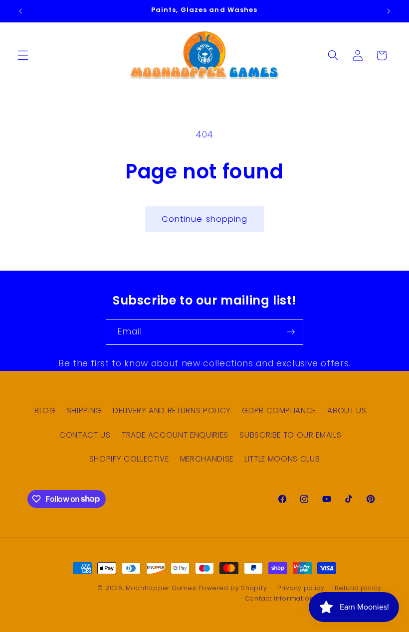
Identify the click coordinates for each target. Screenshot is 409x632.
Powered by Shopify (233, 588)
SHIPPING (84, 410)
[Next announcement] (389, 11)
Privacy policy (301, 588)
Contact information (279, 598)
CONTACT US (85, 435)
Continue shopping (205, 219)
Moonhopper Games (161, 588)
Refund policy (358, 588)
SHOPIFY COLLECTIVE (129, 459)
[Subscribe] (291, 332)
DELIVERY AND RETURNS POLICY (172, 410)
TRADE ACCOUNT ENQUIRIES (175, 435)
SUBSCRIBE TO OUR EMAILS (290, 435)
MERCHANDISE (206, 459)
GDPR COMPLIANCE (279, 410)
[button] (23, 55)
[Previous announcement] (20, 11)
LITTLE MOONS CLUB (282, 459)
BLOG (45, 410)
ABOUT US (346, 410)
